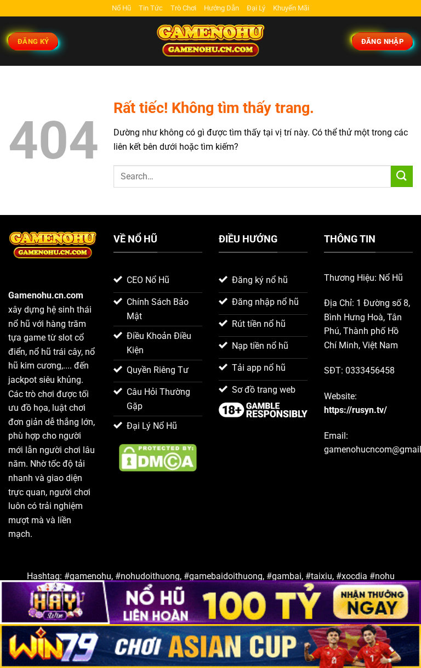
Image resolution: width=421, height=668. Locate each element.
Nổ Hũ (121, 8)
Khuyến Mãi (291, 8)
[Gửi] (402, 176)
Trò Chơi (183, 8)
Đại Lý (256, 8)
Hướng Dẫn (221, 8)
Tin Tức (151, 8)
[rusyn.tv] (210, 41)
